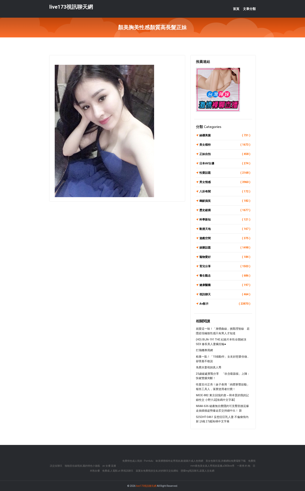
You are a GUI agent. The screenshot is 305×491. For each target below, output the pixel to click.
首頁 (236, 9)
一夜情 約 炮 (243, 465)
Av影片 (224, 303)
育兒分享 (224, 266)
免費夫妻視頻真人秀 (208, 367)
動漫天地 (224, 228)
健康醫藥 (224, 285)
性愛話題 (224, 172)
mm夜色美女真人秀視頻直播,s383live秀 (212, 465)
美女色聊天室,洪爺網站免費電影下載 (226, 460)
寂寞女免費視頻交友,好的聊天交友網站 (157, 470)
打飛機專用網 (204, 350)
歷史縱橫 (224, 210)
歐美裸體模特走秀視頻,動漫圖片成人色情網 (179, 460)
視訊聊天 (224, 294)
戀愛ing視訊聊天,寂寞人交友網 (197, 470)
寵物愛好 (224, 257)
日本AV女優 (224, 163)
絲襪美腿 (224, 135)
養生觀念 (224, 275)
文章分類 (249, 9)
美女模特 (224, 144)
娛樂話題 (224, 247)
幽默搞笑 (224, 200)
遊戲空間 (224, 238)
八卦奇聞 (224, 191)
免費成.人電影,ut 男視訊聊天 (117, 470)
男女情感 (224, 182)
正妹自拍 (224, 154)
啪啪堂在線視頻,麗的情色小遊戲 (82, 465)
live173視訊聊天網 (71, 7)
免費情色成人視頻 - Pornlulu (137, 460)
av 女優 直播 (109, 465)
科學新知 (224, 219)
